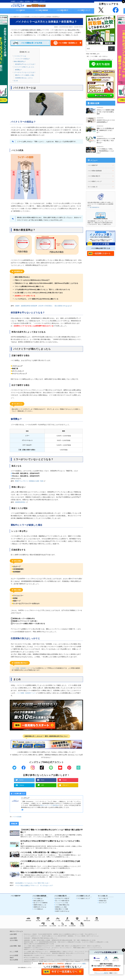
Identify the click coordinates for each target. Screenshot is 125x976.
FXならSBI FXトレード (91, 934)
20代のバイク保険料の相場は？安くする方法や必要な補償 (105, 112)
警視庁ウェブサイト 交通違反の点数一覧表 (29, 481)
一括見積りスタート (102, 253)
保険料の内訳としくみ (39, 905)
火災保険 (48, 920)
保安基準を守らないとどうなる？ (25, 64)
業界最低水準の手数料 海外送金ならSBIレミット (44, 938)
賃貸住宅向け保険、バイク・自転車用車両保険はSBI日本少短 (40, 942)
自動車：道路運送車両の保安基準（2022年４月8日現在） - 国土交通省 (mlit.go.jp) (42, 306)
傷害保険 (67, 920)
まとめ (16, 80)
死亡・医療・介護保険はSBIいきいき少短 (84, 940)
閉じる (27, 52)
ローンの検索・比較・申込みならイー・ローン (36, 951)
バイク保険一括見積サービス (21, 668)
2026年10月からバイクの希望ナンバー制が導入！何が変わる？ (106, 140)
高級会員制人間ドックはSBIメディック (34, 955)
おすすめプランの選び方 (62, 898)
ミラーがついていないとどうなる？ (25, 72)
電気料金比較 (87, 920)
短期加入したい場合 (61, 907)
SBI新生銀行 (27, 938)
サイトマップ (103, 902)
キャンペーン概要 (101, 973)
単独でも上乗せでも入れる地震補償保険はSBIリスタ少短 (39, 943)
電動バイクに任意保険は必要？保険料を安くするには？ (105, 130)
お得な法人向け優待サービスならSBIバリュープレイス (38, 959)
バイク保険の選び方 (62, 10)
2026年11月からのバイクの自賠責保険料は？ (106, 121)
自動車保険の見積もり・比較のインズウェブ (61, 951)
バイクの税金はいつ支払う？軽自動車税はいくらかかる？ (105, 151)
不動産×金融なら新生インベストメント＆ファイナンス (87, 947)
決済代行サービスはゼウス (31, 961)
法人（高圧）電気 (62, 925)
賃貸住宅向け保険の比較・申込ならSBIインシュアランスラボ (68, 953)
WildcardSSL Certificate (101, 218)
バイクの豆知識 (16, 816)
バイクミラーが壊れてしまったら (24, 67)
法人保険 (82, 925)
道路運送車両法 (20, 502)
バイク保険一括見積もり (67, 43)
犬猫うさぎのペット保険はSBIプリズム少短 (69, 942)
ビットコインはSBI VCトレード (32, 936)
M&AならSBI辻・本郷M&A (73, 961)
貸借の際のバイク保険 (61, 909)
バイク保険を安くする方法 (31, 43)
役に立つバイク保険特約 (40, 902)
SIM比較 (97, 920)
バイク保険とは (37, 898)
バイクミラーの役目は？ (22, 59)
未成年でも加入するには (62, 911)
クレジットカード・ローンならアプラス (85, 951)
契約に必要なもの (38, 900)
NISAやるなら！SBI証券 (30, 934)
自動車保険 (28, 920)
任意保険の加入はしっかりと (24, 78)
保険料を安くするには (39, 907)
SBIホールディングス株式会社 (49, 805)
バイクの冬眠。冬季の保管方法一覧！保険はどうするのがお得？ (47, 852)
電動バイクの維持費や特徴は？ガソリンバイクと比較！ (43, 872)
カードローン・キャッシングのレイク (62, 947)
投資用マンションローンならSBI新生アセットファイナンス (39, 949)
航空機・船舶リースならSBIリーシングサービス (52, 961)
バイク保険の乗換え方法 (62, 905)
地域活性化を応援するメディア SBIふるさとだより (37, 953)
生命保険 (38, 920)
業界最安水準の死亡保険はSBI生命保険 (62, 940)
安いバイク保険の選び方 (62, 900)
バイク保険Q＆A (38, 909)
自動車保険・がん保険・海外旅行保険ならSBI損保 (37, 940)
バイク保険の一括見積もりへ (105, 970)
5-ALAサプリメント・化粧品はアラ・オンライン (59, 955)
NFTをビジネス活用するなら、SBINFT (34, 957)
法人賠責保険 (72, 925)
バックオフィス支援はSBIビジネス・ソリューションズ (68, 959)
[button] (100, 215)
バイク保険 (57, 920)
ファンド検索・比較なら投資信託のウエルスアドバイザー (39, 946)
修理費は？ (18, 69)
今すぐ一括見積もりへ (64, 971)
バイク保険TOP (20, 10)
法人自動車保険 (43, 925)
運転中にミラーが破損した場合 (24, 75)
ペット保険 (77, 920)
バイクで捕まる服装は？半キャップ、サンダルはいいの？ (34, 885)
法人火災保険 (53, 925)
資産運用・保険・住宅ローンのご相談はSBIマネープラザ (71, 946)
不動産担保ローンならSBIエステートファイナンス (37, 947)
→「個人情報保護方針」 (94, 207)
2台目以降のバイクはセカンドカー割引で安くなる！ (32, 883)
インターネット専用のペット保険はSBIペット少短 (95, 942)
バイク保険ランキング (83, 10)
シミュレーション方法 (61, 902)
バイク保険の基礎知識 (41, 10)
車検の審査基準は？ (20, 61)
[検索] (111, 48)
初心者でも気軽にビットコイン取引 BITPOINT (54, 936)
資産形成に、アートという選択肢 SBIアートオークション (83, 936)
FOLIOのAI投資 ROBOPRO (45, 934)
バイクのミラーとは (20, 56)
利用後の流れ (103, 900)
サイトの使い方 (92, 187)
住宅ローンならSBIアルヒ (94, 946)
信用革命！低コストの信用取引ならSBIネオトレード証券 (68, 934)
